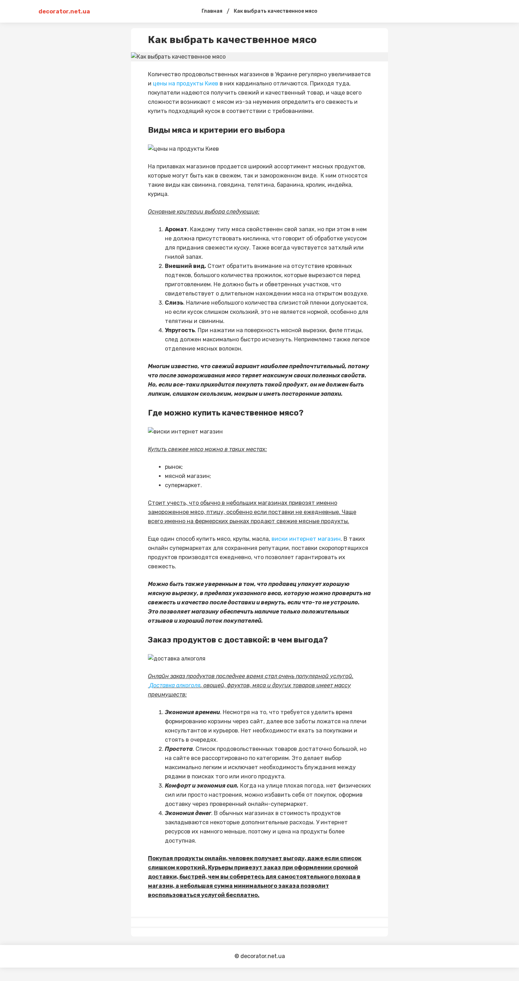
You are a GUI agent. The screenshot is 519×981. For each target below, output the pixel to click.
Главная (212, 11)
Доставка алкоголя (175, 685)
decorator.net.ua (64, 11)
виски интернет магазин (306, 539)
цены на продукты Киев (185, 83)
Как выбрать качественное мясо (275, 11)
